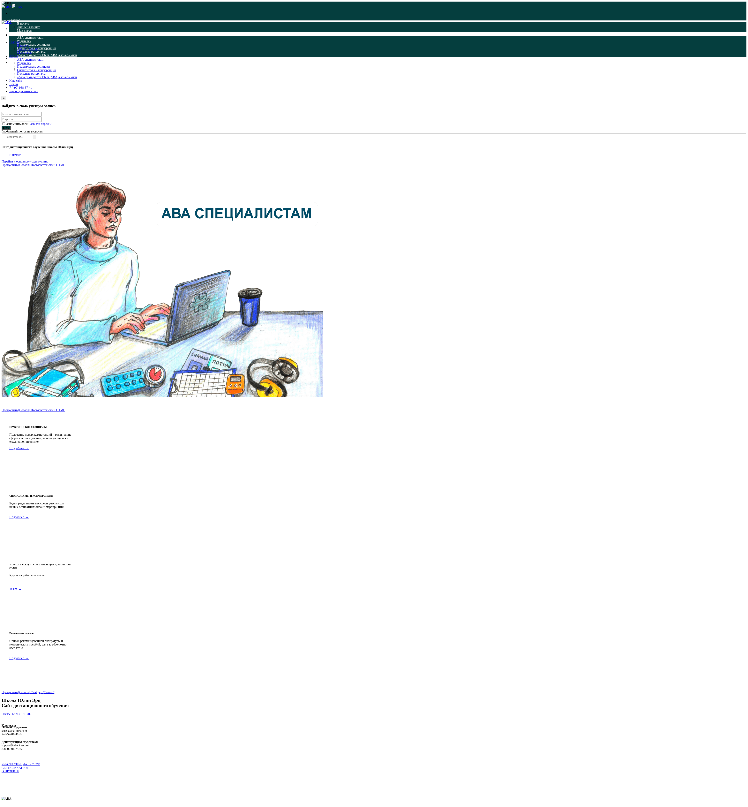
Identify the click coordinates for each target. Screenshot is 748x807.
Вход (6, 127)
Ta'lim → (15, 589)
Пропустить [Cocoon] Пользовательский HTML (33, 165)
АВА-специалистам (30, 59)
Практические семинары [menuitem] (33, 44)
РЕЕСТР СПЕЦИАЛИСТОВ (21, 764)
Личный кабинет (28, 49)
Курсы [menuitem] (13, 34)
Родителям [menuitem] (24, 41)
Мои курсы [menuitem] (24, 30)
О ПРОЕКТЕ (10, 771)
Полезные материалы (31, 73)
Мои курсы (24, 52)
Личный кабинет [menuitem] (28, 27)
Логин (13, 84)
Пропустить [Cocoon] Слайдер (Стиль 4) (28, 692)
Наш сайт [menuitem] (15, 58)
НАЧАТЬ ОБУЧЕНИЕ (16, 713)
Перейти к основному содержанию (25, 161)
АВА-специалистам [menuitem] (30, 37)
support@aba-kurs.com (23, 91)
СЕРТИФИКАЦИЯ (15, 767)
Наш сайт (15, 80)
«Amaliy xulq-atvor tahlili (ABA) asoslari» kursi (47, 77)
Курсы (13, 56)
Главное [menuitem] (14, 20)
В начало (23, 45)
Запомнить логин (17, 123)
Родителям (24, 63)
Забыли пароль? (40, 123)
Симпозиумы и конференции (36, 70)
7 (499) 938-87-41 (20, 87)
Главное (14, 42)
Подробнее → (19, 448)
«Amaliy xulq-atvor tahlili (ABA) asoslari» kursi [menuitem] (47, 55)
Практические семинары (33, 66)
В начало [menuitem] (23, 23)
